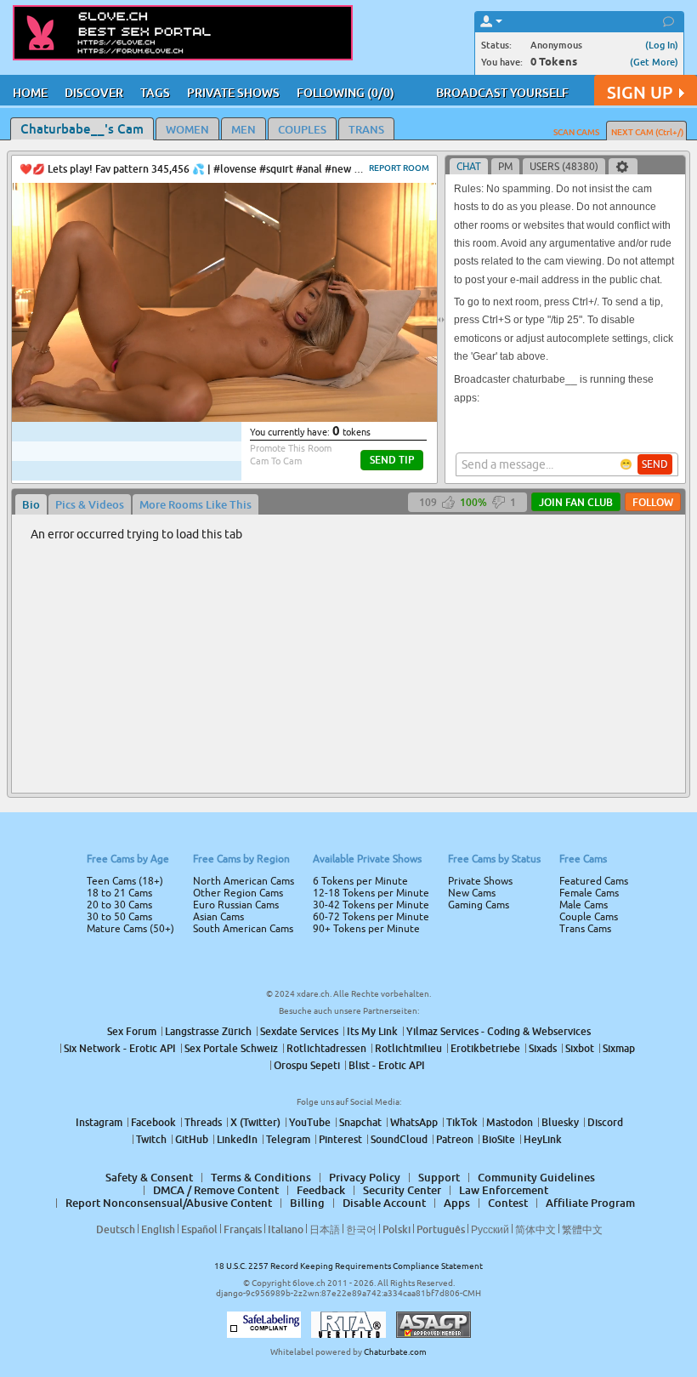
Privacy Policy (384, 756)
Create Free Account (348, 808)
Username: (221, 630)
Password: (223, 664)
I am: (235, 695)
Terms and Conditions (402, 734)
